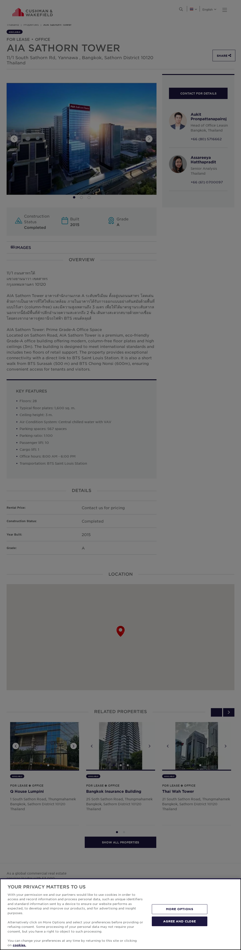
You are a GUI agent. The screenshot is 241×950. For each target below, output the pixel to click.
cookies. (19, 945)
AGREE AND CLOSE (179, 921)
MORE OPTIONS (179, 909)
